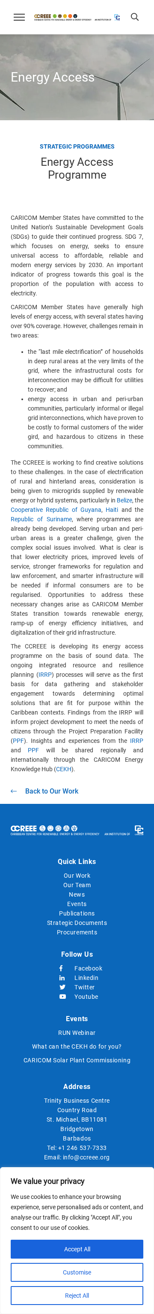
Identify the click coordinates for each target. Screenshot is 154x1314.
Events (76, 903)
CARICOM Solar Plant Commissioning (77, 1060)
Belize (124, 500)
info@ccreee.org (86, 1157)
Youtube (84, 996)
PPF (18, 740)
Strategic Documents (77, 922)
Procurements (77, 932)
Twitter (84, 987)
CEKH (63, 769)
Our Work (77, 875)
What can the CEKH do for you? (77, 1046)
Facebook (84, 968)
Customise (77, 1272)
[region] (77, 1240)
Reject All (77, 1295)
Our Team (77, 885)
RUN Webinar (77, 1032)
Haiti (112, 509)
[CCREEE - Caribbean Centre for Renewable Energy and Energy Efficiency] (77, 17)
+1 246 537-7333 (82, 1147)
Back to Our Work (51, 791)
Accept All (77, 1249)
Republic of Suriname (41, 519)
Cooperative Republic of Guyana (56, 509)
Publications (77, 913)
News (77, 894)
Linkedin (84, 977)
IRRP (45, 674)
